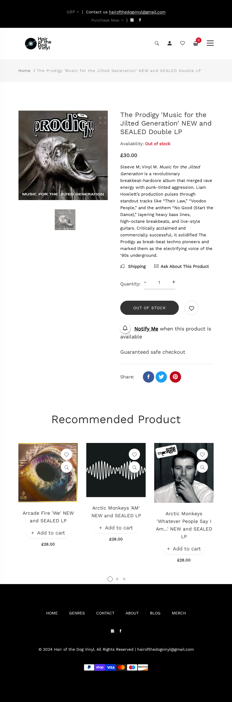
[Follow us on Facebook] (148, 377)
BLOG (155, 613)
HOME (52, 613)
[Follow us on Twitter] (161, 377)
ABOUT (132, 613)
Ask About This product (185, 266)
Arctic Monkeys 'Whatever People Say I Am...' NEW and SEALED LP (184, 525)
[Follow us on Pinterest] (175, 377)
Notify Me (146, 329)
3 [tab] (124, 579)
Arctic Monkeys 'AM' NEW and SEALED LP (116, 511)
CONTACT (105, 613)
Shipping (136, 266)
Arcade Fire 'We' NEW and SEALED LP (48, 516)
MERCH (179, 613)
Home (24, 70)
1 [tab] (110, 579)
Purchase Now (105, 20)
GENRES (77, 613)
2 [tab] (117, 579)
